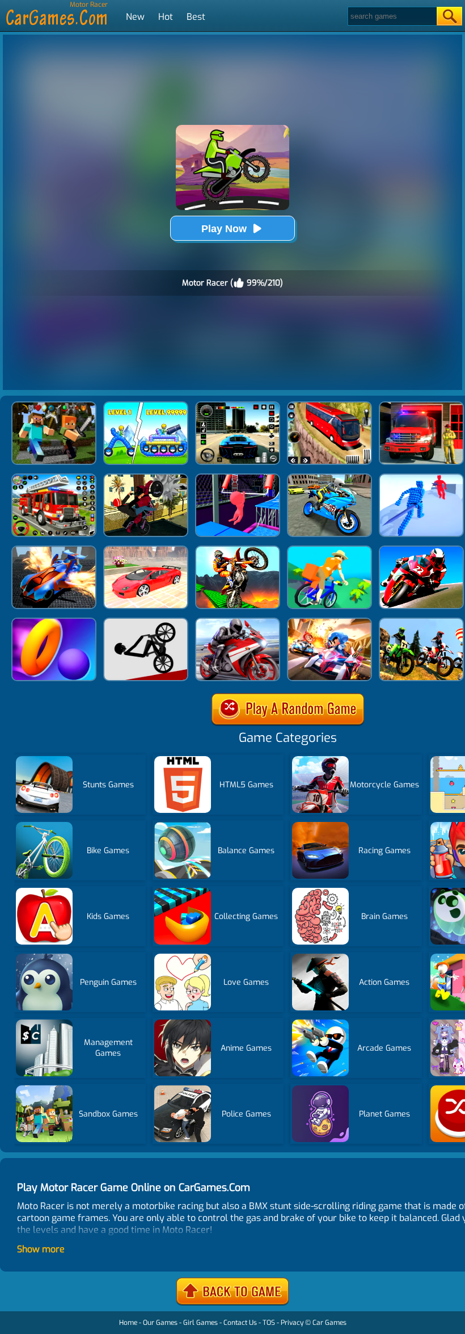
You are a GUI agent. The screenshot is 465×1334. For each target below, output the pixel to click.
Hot (165, 17)
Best (196, 17)
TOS (269, 1322)
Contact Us (240, 1322)
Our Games (160, 1322)
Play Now (224, 228)
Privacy (292, 1322)
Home (128, 1322)
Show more (41, 1249)
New (135, 17)
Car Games (329, 1322)
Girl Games (200, 1322)
